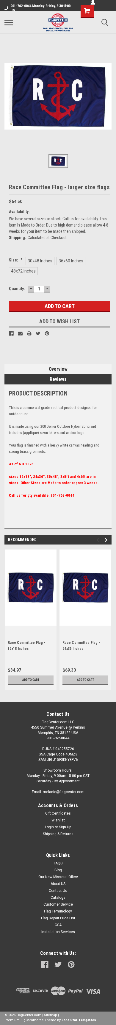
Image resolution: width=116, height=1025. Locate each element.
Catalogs (58, 897)
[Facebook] (11, 333)
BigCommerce (32, 1020)
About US (58, 884)
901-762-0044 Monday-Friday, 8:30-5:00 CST (40, 8)
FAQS (58, 863)
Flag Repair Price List (58, 918)
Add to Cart (30, 679)
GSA (58, 925)
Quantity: (17, 288)
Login (49, 827)
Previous (98, 540)
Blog (58, 870)
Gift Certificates (58, 813)
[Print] (29, 333)
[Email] (20, 333)
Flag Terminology (58, 911)
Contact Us (58, 891)
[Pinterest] (47, 333)
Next (107, 540)
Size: (16, 260)
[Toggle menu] (8, 22)
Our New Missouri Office (58, 877)
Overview (58, 369)
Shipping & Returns (58, 834)
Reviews (58, 379)
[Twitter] (38, 333)
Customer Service (58, 904)
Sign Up (65, 827)
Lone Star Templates (79, 1020)
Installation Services (58, 932)
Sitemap (50, 1015)
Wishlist (58, 820)
